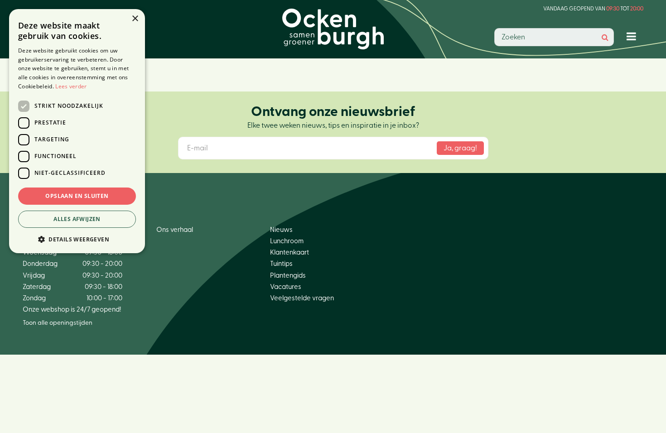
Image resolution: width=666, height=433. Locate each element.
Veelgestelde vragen (302, 298)
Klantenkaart (289, 252)
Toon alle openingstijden (57, 323)
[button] (77, 239)
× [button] (134, 18)
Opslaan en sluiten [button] (76, 196)
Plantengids (288, 275)
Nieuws (281, 229)
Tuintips (281, 263)
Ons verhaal (174, 229)
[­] (633, 36)
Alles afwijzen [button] (77, 219)
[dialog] (77, 131)
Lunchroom (287, 241)
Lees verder (71, 86)
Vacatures (285, 287)
